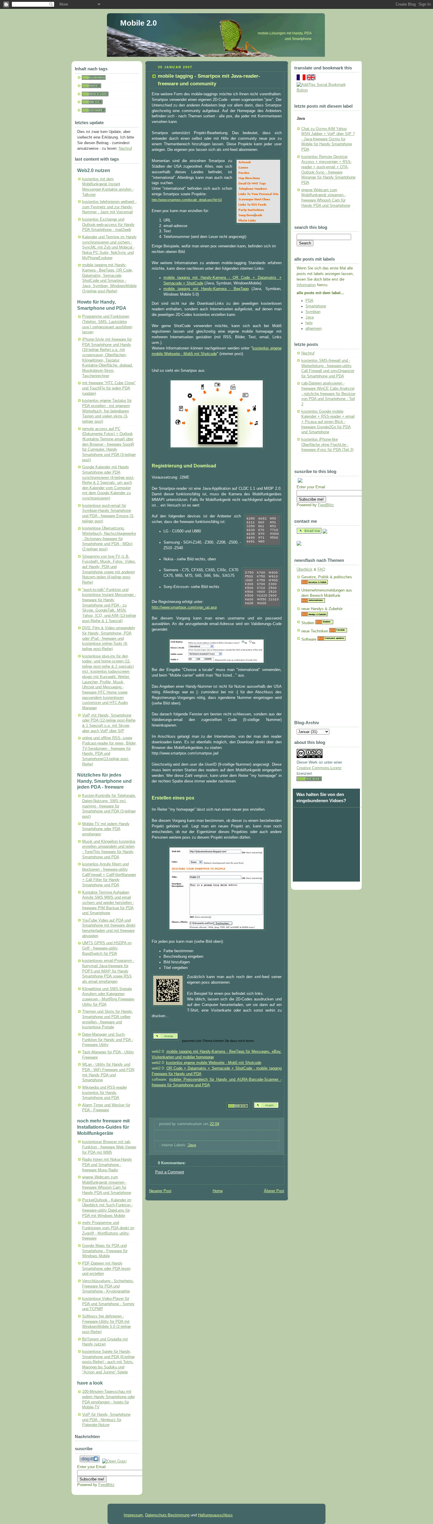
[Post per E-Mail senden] (159, 1134)
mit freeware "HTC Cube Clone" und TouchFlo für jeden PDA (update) (109, 388)
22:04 (214, 1124)
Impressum (133, 1515)
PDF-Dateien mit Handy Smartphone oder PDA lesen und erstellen (106, 1268)
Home (218, 1191)
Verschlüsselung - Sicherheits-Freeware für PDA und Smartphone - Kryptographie (108, 1286)
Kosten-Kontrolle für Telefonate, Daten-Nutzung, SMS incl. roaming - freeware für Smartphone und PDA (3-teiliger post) (109, 806)
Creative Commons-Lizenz (319, 768)
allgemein (313, 329)
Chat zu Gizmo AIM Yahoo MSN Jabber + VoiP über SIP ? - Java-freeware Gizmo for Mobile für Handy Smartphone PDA (328, 139)
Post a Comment (169, 1172)
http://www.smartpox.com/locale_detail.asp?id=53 (187, 199)
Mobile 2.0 (138, 23)
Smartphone (315, 306)
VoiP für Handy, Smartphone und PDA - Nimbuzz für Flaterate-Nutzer (106, 1420)
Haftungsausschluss (215, 1515)
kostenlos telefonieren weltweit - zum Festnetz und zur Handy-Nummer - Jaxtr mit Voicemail (109, 207)
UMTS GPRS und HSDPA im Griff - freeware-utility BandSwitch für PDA (107, 948)
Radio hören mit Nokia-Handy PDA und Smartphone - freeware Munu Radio (107, 1164)
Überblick (305, 569)
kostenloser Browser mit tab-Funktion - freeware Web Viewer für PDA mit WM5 (109, 1147)
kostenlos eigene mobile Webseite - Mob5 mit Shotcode (213, 1063)
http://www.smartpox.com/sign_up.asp (184, 607)
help (309, 323)
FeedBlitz (106, 1485)
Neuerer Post (160, 1191)
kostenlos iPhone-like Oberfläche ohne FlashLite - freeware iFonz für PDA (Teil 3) (327, 444)
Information (306, 285)
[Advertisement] (326, 683)
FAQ (321, 569)
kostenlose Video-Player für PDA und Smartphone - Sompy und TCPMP (108, 1304)
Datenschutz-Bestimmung (167, 1515)
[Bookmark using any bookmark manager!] (326, 90)
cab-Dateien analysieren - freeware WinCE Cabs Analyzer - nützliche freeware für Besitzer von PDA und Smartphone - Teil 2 (328, 393)
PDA (309, 301)
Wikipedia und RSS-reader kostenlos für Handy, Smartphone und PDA (104, 1092)
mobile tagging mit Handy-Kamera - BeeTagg (206, 289)
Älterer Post (274, 1191)
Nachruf (125, 148)
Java (192, 1145)
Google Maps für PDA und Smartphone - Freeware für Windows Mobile (105, 1251)
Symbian (312, 312)
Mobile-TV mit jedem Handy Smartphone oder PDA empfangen (106, 829)
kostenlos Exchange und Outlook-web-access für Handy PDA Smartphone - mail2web (108, 224)
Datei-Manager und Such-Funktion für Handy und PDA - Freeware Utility (107, 1039)
